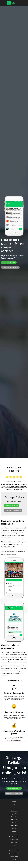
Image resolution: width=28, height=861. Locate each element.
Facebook (14, 828)
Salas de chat (14, 808)
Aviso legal (14, 859)
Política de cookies (14, 856)
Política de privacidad (14, 853)
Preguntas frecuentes (14, 836)
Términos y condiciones (14, 850)
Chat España (14, 811)
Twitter (14, 831)
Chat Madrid (14, 816)
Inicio (14, 804)
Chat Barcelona (14, 819)
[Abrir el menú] (18, 3)
